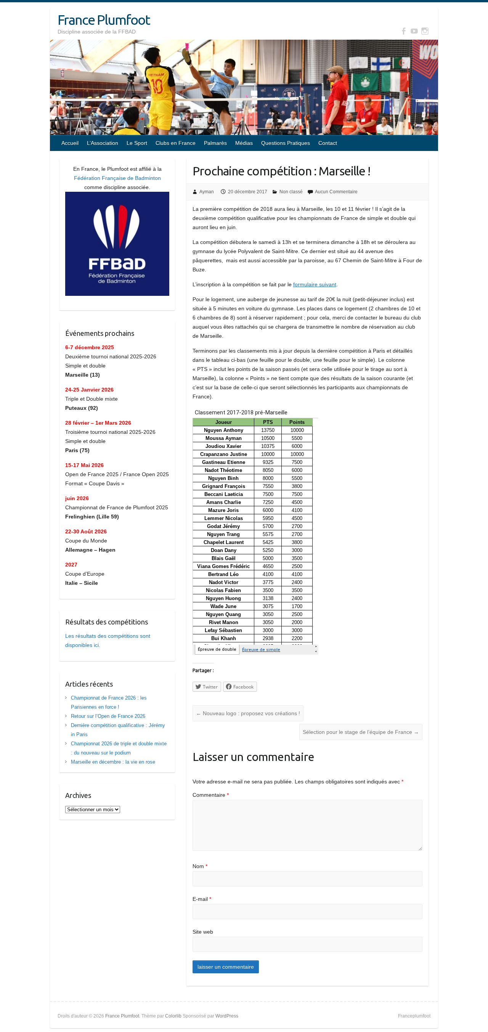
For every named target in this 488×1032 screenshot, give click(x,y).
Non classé (291, 191)
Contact (327, 143)
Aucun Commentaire (336, 191)
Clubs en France (176, 143)
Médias (244, 143)
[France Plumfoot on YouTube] (414, 31)
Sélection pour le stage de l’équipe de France (361, 732)
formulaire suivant (314, 284)
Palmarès (215, 143)
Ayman (206, 191)
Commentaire (211, 795)
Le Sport (137, 143)
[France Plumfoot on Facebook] (403, 31)
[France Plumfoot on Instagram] (425, 31)
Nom (200, 866)
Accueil (70, 143)
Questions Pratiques (285, 143)
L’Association (102, 143)
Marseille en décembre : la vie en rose (113, 762)
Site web (203, 932)
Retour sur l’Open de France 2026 (108, 716)
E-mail (202, 899)
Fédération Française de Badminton (117, 178)
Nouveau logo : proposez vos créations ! (248, 713)
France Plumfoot (104, 19)
